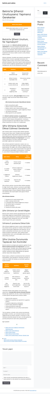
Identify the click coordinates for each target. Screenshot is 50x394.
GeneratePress (33, 390)
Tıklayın (17, 34)
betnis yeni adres (8, 3)
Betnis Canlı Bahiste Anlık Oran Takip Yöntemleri (42, 53)
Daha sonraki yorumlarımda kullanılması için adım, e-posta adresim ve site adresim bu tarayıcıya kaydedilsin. (17, 378)
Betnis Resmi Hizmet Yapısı (12, 333)
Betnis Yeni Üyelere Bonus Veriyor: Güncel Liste (17, 335)
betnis (45, 3)
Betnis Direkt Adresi (10, 332)
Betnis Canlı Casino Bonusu (12, 330)
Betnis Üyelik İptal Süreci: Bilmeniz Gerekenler (13, 339)
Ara (38, 10)
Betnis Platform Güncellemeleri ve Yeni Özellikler (41, 48)
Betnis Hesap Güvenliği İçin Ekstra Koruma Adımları (42, 43)
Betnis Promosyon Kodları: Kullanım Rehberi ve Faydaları (15, 341)
